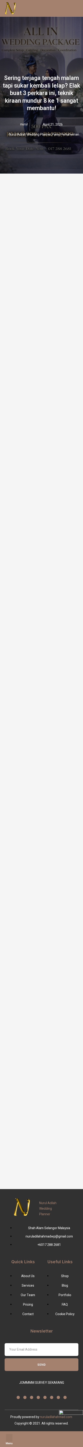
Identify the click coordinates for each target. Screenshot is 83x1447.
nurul (24, 124)
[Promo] (57, 1436)
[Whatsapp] (25, 1436)
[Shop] (41, 1436)
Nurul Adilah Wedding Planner (47, 1209)
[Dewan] (73, 1436)
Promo (58, 1442)
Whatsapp (26, 1442)
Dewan (74, 1442)
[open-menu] (60, 8)
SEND (41, 1364)
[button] (9, 1438)
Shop (41, 1442)
